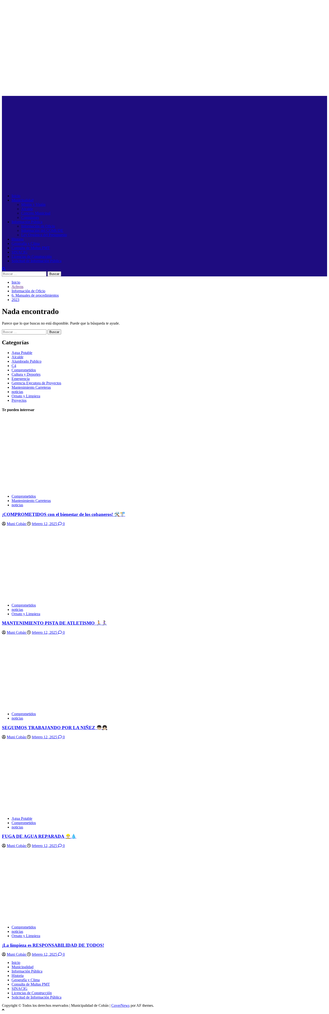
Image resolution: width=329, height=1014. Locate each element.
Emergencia (21, 379)
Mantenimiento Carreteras (31, 387)
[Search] (4, 269)
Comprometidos (24, 370)
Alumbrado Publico (26, 361)
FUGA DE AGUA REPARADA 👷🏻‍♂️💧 (39, 836)
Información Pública (27, 222)
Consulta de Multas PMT (31, 248)
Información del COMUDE (42, 230)
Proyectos (19, 400)
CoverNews (120, 1005)
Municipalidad (22, 200)
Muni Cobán (17, 524)
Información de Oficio (38, 226)
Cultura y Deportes (26, 374)
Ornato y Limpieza (26, 396)
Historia (18, 239)
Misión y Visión (33, 204)
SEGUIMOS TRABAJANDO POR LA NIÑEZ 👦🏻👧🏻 (54, 727)
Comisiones (30, 217)
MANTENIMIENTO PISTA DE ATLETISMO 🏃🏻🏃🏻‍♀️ (54, 623)
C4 (14, 366)
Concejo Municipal (35, 213)
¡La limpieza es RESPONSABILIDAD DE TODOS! (53, 945)
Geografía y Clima (26, 243)
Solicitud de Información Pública (36, 261)
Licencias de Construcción (32, 256)
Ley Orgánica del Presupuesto (44, 235)
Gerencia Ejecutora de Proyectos (36, 383)
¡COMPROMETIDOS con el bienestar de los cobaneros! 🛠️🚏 (63, 514)
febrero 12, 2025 (45, 524)
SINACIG (19, 252)
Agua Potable (22, 353)
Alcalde (27, 209)
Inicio (16, 196)
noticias (17, 392)
